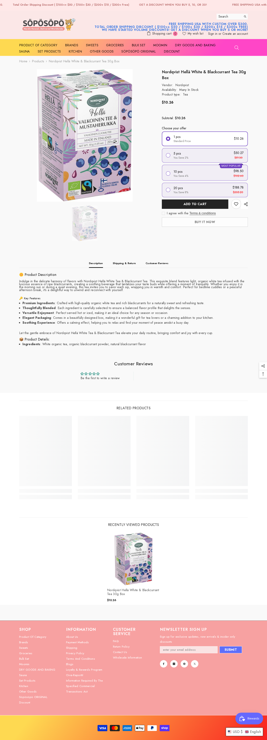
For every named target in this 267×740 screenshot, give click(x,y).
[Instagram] (174, 664)
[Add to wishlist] (236, 204)
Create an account (235, 33)
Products (38, 61)
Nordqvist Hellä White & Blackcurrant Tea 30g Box (133, 592)
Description (96, 263)
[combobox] (229, 17)
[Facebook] (163, 664)
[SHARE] (244, 204)
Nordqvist (182, 85)
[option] (84, 135)
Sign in (213, 33)
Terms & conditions (202, 213)
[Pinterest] (184, 664)
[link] (45, 491)
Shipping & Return (124, 263)
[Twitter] (194, 664)
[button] (244, 732)
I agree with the (177, 213)
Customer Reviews (157, 263)
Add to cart (195, 204)
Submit (231, 649)
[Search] (232, 17)
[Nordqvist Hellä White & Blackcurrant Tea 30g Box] (133, 559)
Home (23, 61)
